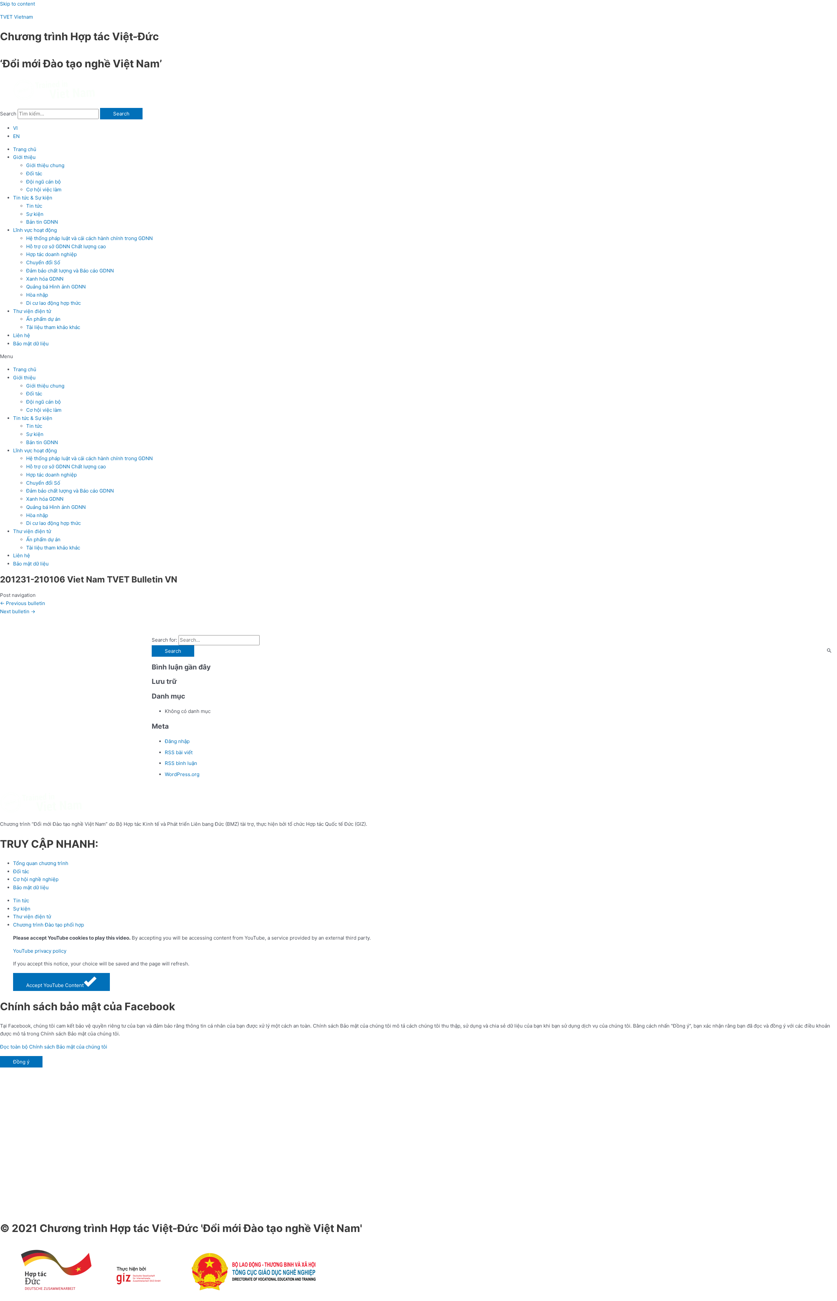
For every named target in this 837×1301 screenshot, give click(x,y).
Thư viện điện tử (32, 311)
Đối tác (34, 173)
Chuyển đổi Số (43, 262)
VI (15, 128)
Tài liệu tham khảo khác (53, 327)
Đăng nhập (177, 741)
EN (16, 136)
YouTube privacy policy (39, 951)
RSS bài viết (179, 752)
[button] (418, 357)
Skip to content (17, 4)
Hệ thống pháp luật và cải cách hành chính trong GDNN (89, 238)
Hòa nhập (37, 295)
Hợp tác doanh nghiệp (51, 254)
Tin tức (34, 206)
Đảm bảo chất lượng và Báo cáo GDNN (70, 271)
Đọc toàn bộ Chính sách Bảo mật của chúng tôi (53, 1047)
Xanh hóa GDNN (44, 279)
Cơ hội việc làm (43, 189)
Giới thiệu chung (45, 165)
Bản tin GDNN (42, 222)
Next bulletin (17, 611)
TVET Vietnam (16, 17)
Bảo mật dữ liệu (31, 343)
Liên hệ (21, 335)
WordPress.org (182, 774)
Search (8, 114)
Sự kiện (34, 214)
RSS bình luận (181, 763)
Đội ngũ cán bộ (43, 182)
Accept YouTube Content (55, 985)
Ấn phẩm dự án (43, 319)
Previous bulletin (22, 603)
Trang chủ (24, 149)
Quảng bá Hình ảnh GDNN (56, 287)
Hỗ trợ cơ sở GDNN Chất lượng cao (66, 246)
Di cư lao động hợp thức (53, 303)
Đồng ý (21, 1062)
